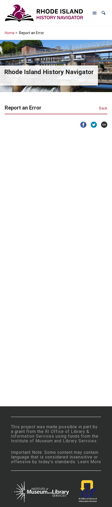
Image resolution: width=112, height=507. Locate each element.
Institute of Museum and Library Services (54, 440)
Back (103, 108)
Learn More (89, 461)
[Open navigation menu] (94, 13)
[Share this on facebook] (81, 125)
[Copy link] (102, 125)
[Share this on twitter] (91, 125)
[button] (103, 13)
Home (10, 33)
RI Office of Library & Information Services (50, 434)
